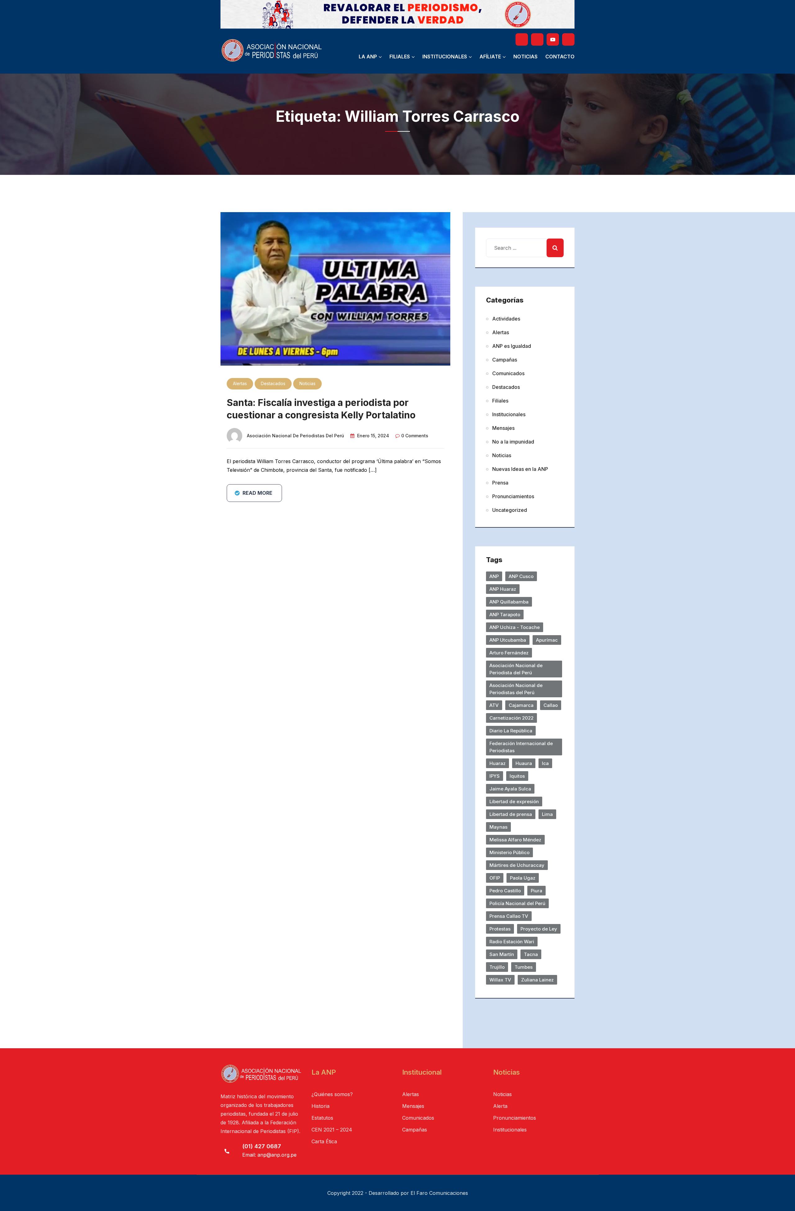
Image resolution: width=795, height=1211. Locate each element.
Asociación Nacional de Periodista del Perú (516, 669)
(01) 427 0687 (261, 1146)
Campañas (504, 360)
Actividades (506, 319)
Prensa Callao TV (508, 916)
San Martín (501, 954)
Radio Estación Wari (511, 942)
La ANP (368, 56)
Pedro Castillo (505, 891)
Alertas (240, 383)
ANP (494, 576)
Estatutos (322, 1118)
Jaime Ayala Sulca (510, 789)
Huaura (524, 763)
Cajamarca (521, 705)
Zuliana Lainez (537, 980)
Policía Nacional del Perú (517, 903)
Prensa (500, 483)
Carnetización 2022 (511, 718)
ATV (494, 705)
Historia (320, 1106)
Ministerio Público (509, 852)
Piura (536, 891)
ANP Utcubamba (507, 640)
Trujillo (497, 967)
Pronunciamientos (513, 496)
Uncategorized (509, 510)
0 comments (414, 435)
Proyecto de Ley (538, 929)
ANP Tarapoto (504, 614)
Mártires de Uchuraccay (516, 865)
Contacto (560, 56)
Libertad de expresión (514, 801)
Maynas (498, 827)
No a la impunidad (513, 442)
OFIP (494, 878)
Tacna (531, 954)
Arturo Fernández (509, 653)
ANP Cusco (521, 576)
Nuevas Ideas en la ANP (520, 469)
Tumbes (524, 967)
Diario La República (510, 731)
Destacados (273, 383)
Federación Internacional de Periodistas (521, 746)
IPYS (494, 776)
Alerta (500, 1106)
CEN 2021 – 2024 (331, 1130)
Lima (547, 814)
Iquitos (517, 776)
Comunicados (508, 373)
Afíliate (490, 56)
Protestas (500, 929)
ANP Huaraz (502, 589)
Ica (545, 763)
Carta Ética (324, 1141)
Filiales (399, 56)
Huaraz (497, 763)
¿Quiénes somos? (332, 1094)
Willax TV (500, 980)
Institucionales (444, 56)
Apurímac (547, 640)
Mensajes (503, 428)
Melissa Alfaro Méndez (515, 840)
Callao (550, 705)
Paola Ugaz (522, 878)
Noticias (525, 56)
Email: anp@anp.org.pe (269, 1155)
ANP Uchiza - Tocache (514, 627)
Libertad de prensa (510, 814)
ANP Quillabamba (509, 602)
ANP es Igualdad (511, 346)
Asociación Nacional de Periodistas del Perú (295, 435)
